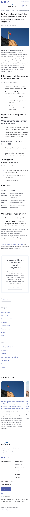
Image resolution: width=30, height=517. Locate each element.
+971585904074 (24, 2)
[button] (2, 6)
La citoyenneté (5, 312)
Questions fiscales (6, 329)
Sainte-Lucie (5, 360)
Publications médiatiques (8, 319)
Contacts (17, 474)
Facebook (2, 2)
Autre (3, 332)
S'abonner (17, 477)
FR (27, 6)
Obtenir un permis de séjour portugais (12, 244)
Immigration (4, 315)
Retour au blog (6, 299)
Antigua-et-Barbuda (7, 347)
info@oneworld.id (5, 496)
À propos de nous (19, 467)
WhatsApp (23, 6)
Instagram (8, 2)
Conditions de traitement (7, 509)
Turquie (3, 367)
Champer (9, 511)
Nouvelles (4, 322)
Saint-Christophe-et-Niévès (9, 357)
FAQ (2, 335)
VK (5, 2)
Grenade (3, 353)
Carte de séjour (5, 325)
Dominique (4, 350)
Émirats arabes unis (7, 364)
